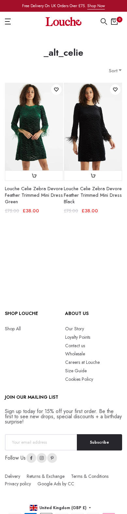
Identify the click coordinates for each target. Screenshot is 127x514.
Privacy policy (18, 483)
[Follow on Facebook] (31, 458)
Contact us (75, 345)
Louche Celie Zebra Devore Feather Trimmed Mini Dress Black (93, 195)
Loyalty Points (77, 337)
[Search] (104, 21)
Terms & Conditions (89, 476)
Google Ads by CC (55, 483)
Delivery (12, 476)
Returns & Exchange (45, 476)
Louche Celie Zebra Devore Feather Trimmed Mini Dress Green (34, 195)
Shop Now (96, 6)
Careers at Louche (82, 362)
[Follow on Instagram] (42, 458)
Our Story (74, 328)
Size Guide (76, 370)
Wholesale (75, 353)
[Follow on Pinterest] (52, 458)
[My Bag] (114, 21)
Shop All (13, 328)
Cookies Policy (79, 379)
